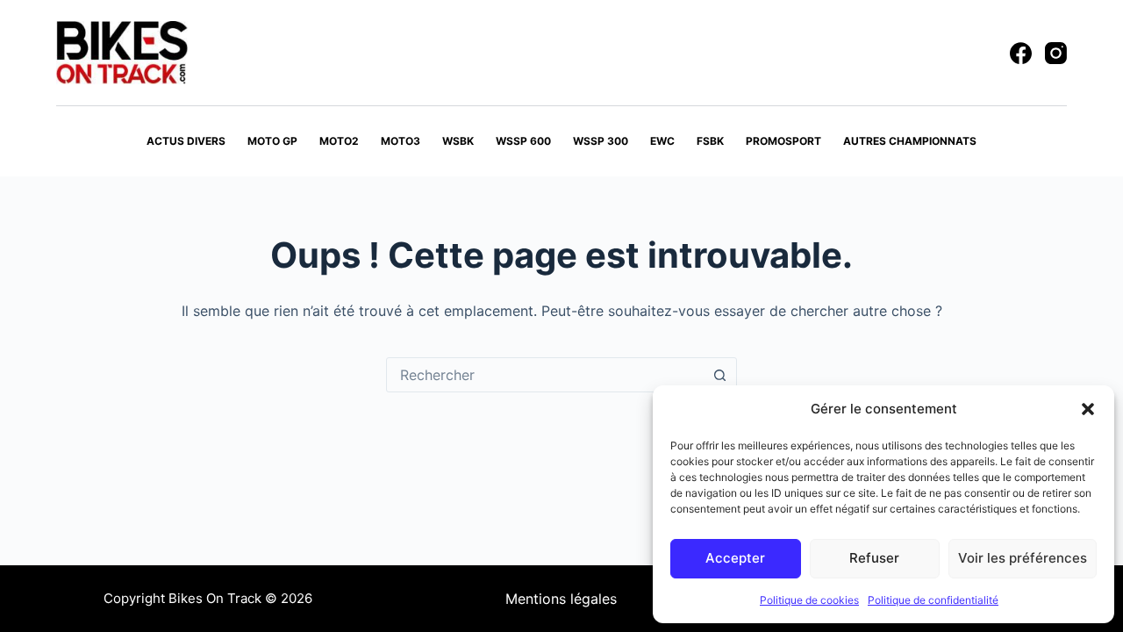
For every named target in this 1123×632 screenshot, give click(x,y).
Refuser (874, 557)
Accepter (735, 557)
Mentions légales (561, 598)
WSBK (458, 140)
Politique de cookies (809, 600)
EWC (662, 140)
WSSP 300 (600, 140)
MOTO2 (339, 140)
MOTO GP (272, 140)
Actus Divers (186, 140)
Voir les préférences (1022, 557)
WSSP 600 (523, 140)
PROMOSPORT (783, 140)
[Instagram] (1056, 53)
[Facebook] (1021, 53)
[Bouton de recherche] (719, 374)
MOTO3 (400, 140)
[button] (1088, 409)
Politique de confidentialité (933, 600)
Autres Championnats (909, 140)
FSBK (710, 140)
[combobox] (545, 374)
